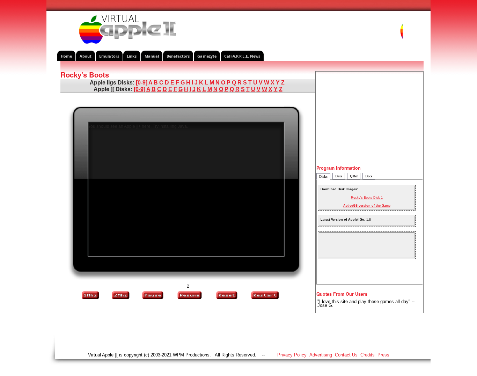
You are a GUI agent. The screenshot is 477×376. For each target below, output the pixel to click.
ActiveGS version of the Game (366, 205)
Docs (368, 176)
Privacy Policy (292, 354)
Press (383, 354)
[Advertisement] (369, 120)
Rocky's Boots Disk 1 (367, 197)
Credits (367, 354)
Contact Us (346, 354)
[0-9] (141, 83)
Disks (323, 176)
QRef (354, 176)
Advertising (320, 354)
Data (338, 176)
